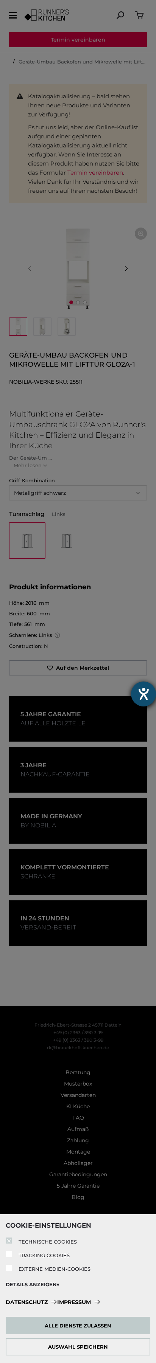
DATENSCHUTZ (27, 1302)
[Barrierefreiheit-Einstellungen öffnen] (143, 694)
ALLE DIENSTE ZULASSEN (78, 1326)
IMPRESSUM (74, 1302)
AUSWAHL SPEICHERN (78, 1347)
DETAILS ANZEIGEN (31, 1284)
